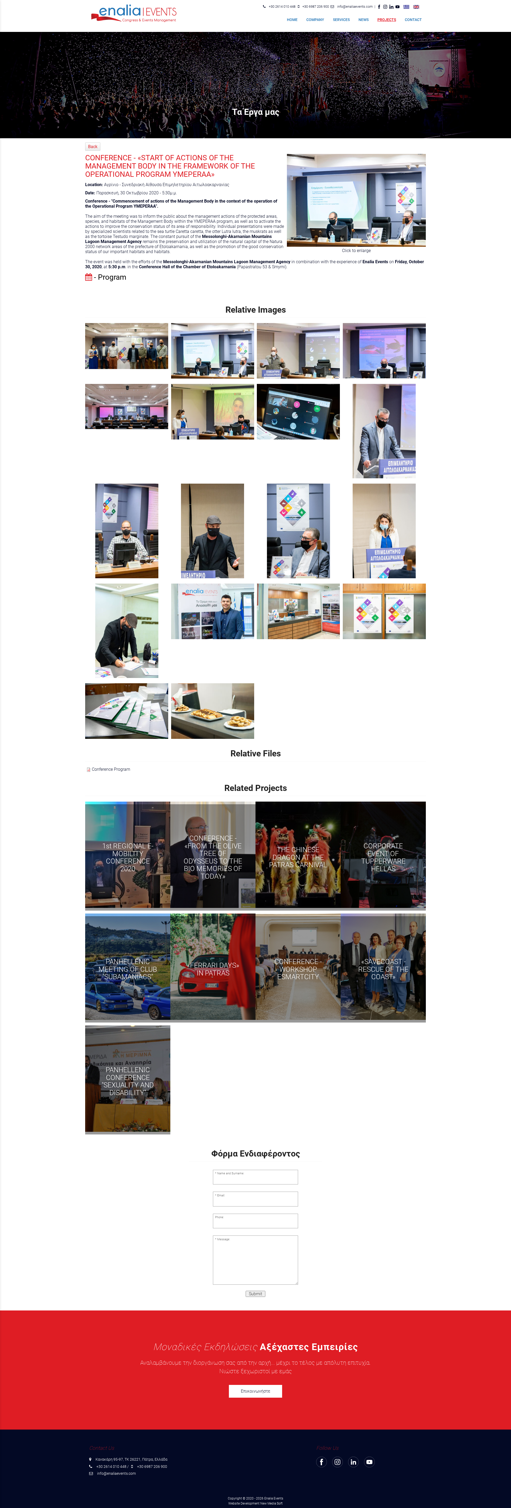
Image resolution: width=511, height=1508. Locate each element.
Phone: (219, 1217)
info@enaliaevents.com (355, 7)
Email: (221, 1195)
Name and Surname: (230, 1173)
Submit (255, 1293)
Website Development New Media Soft (255, 1503)
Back (92, 146)
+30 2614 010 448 (282, 7)
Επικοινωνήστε (255, 1391)
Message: (223, 1239)
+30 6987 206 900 (315, 7)
